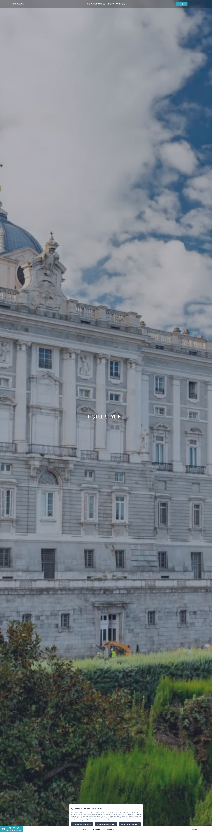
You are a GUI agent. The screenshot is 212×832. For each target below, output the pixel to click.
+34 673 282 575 (18, 4)
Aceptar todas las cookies (129, 824)
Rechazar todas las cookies (82, 824)
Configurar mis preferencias (106, 824)
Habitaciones (99, 4)
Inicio (89, 4)
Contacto (120, 4)
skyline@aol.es (109, 829)
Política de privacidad (102, 820)
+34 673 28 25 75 (96, 829)
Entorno (111, 4)
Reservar (181, 4)
